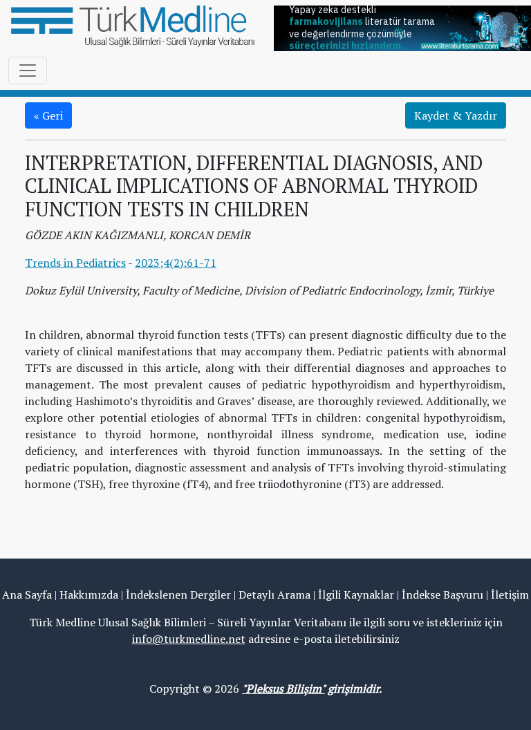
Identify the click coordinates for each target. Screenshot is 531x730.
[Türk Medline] (132, 24)
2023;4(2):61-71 (175, 262)
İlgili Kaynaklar (356, 594)
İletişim (510, 594)
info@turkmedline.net (188, 638)
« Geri (48, 115)
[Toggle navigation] (27, 70)
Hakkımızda (88, 594)
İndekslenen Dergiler (178, 594)
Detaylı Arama (274, 594)
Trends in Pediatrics (75, 262)
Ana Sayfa (27, 594)
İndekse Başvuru (442, 594)
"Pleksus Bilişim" (283, 688)
